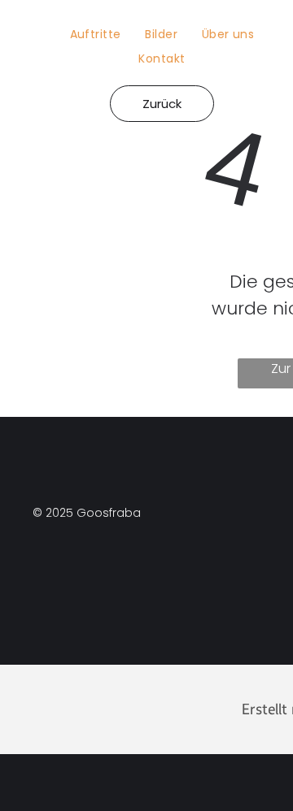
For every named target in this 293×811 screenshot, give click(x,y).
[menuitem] (95, 34)
